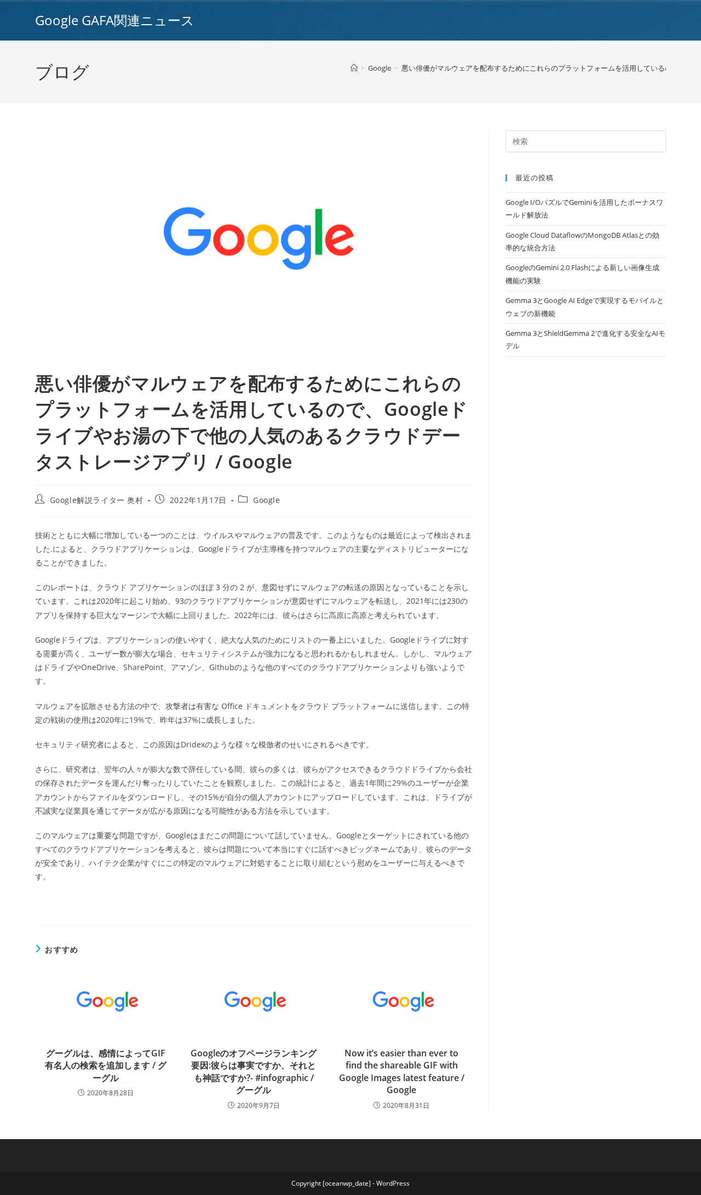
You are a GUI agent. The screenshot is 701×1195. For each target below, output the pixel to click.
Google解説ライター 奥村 (96, 500)
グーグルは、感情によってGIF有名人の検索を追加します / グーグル (105, 1065)
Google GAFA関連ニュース (114, 20)
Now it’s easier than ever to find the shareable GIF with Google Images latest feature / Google (401, 1071)
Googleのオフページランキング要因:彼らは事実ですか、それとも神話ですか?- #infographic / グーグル (254, 1071)
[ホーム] (354, 68)
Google (266, 500)
